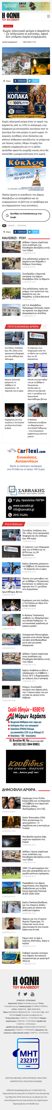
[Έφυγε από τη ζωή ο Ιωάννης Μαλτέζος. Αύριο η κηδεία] (11, 943)
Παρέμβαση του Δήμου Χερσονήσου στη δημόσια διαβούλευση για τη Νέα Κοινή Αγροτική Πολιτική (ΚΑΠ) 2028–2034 (35, 888)
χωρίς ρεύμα (22, 225)
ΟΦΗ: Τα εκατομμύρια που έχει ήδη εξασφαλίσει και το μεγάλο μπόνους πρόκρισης (36, 871)
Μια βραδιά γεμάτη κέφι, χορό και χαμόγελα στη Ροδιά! (34, 839)
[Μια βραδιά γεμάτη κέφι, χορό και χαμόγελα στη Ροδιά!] (11, 841)
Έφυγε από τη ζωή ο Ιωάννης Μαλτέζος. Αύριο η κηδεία (35, 941)
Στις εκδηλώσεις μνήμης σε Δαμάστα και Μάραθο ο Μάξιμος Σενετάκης (35, 261)
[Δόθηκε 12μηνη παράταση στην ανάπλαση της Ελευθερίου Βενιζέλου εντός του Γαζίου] (11, 247)
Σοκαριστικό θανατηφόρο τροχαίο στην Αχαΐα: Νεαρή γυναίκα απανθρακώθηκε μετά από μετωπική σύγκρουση (35, 639)
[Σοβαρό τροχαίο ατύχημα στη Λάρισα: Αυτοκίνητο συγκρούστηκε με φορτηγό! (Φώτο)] (11, 958)
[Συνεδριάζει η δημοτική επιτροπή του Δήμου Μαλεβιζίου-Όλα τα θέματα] (11, 278)
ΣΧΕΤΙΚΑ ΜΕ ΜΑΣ (13, 1078)
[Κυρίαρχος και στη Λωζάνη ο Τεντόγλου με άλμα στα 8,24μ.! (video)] (14, 410)
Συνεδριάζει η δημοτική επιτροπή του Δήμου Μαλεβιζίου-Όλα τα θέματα (35, 276)
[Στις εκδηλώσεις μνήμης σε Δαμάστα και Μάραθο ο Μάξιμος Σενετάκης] (11, 263)
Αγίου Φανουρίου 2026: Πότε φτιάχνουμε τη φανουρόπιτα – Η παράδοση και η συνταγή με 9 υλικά (36, 822)
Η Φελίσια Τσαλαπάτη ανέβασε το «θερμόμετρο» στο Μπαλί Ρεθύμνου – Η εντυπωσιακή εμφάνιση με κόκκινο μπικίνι (35, 620)
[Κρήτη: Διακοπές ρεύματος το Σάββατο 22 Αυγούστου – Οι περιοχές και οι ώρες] (14, 370)
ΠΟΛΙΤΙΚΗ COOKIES (33, 1081)
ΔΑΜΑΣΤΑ (11, 225)
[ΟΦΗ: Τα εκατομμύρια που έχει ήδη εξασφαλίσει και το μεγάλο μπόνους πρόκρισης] (11, 873)
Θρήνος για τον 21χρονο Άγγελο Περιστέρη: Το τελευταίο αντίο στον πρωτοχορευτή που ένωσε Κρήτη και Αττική (35, 924)
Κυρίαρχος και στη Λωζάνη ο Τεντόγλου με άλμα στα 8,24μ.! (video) (35, 603)
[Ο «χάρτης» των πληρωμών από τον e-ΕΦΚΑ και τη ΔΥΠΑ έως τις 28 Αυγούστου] (37, 338)
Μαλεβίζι (8, 26)
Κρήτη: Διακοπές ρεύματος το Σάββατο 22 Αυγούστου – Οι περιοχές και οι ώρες (35, 566)
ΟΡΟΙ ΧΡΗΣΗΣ (29, 1078)
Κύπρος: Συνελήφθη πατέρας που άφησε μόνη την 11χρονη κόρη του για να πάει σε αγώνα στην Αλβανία (35, 692)
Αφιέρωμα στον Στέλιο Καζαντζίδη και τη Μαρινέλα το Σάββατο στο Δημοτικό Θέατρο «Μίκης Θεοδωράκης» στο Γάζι (36, 803)
